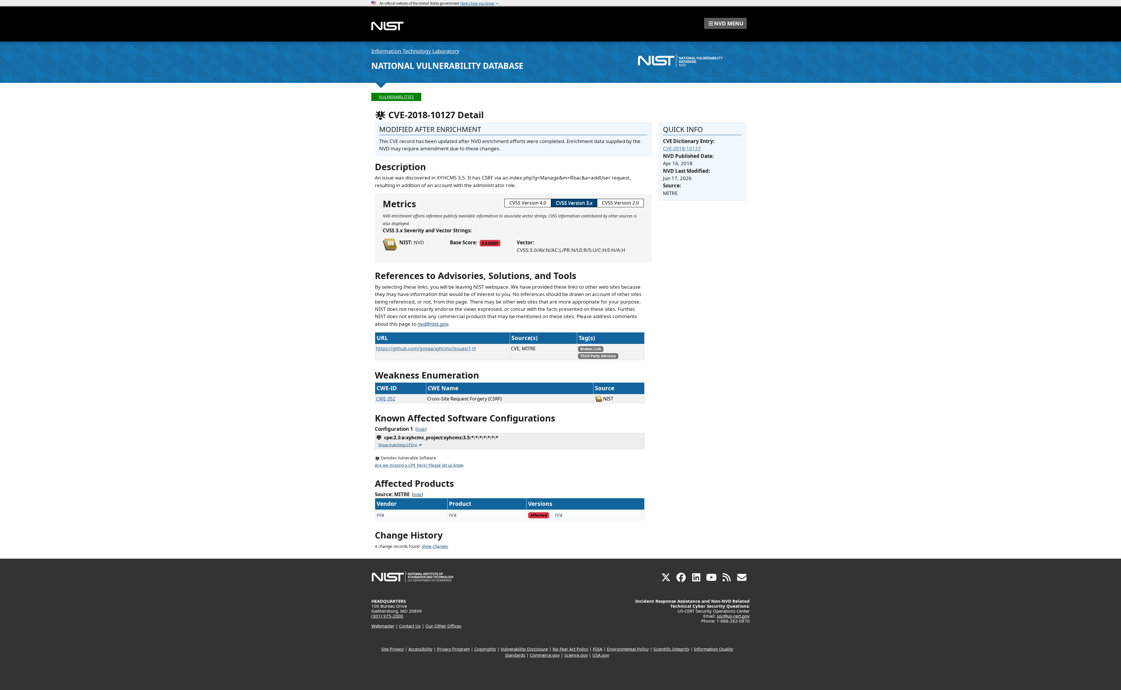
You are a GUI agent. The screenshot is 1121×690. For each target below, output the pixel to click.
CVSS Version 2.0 (620, 203)
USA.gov (600, 655)
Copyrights (485, 649)
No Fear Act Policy (570, 649)
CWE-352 (385, 398)
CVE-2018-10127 (682, 148)
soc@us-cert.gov (733, 616)
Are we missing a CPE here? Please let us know (419, 465)
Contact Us (410, 626)
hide (421, 429)
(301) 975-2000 (387, 616)
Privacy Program (453, 649)
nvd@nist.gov (432, 323)
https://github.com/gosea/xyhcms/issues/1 (423, 348)
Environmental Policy (628, 649)
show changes (435, 546)
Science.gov (576, 655)
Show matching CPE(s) (398, 444)
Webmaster (382, 626)
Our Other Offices (443, 626)
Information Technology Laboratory (415, 51)
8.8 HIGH (490, 242)
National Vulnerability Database (447, 65)
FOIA (597, 649)
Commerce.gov (545, 655)
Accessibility (420, 649)
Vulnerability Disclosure (524, 649)
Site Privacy (392, 649)
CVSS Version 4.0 (527, 203)
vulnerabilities (396, 97)
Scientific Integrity (671, 649)
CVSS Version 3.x (574, 203)
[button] (725, 23)
